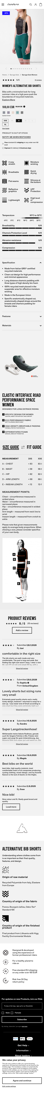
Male (8, 1013)
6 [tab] (21, 68)
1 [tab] (11, 68)
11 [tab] (31, 68)
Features (6, 316)
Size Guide (5, 128)
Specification (8, 263)
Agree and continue (22, 1080)
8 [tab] (25, 68)
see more (24, 1026)
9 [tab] (27, 68)
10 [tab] (29, 68)
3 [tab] (15, 68)
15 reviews (38, 80)
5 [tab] (19, 68)
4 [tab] (17, 68)
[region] (22, 489)
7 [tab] (23, 68)
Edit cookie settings (9, 1086)
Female (18, 1013)
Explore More (8, 100)
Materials (6, 325)
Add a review (22, 630)
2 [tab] (13, 68)
